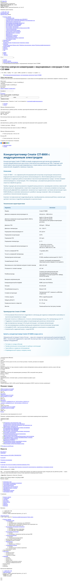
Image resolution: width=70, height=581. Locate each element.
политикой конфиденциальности (35, 101)
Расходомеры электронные (12, 26)
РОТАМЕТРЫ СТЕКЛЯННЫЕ (13, 25)
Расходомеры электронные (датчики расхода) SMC (18, 27)
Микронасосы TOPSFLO (12, 35)
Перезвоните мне (5, 13)
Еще (4, 50)
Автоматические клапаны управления (15, 37)
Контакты (5, 48)
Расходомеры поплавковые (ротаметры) (15, 23)
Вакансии (5, 504)
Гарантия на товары (24, 42)
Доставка (5, 499)
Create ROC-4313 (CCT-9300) (7, 408)
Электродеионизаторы (11, 29)
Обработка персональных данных (27, 45)
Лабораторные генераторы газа (13, 21)
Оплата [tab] (5, 104)
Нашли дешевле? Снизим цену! (8, 88)
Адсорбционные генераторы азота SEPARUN (16, 19)
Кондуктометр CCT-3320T (7, 390)
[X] (4, 143)
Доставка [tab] (5, 103)
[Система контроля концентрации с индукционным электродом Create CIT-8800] (22, 75)
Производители (7, 40)
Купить (2, 411)
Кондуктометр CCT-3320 (6, 396)
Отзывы (5, 45)
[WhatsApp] (7, 143)
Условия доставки (7, 42)
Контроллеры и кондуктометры (13, 31)
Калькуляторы (6, 46)
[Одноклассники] (2, 143)
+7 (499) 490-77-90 (5, 12)
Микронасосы (9, 34)
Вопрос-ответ (16, 45)
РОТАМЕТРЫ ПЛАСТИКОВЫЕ (14, 24)
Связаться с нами (4, 418)
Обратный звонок (5, 515)
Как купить (6, 41)
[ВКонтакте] (1, 143)
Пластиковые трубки (11, 39)
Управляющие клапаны (11, 36)
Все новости (3, 451)
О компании (6, 498)
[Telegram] (8, 143)
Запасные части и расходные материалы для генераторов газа (20, 20)
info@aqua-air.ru (7, 572)
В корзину (3, 93)
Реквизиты (9, 45)
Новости (5, 47)
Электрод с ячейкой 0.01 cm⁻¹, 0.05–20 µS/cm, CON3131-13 (14, 403)
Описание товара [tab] (7, 145)
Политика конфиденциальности (42, 45)
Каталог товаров (7, 16)
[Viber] (5, 143)
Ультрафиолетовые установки (13, 32)
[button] (6, 14)
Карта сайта (30, 517)
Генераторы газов (10, 18)
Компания (5, 43)
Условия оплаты (15, 42)
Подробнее (3, 393)
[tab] (5, 146)
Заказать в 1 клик (4, 98)
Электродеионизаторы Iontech (13, 30)
